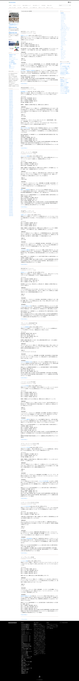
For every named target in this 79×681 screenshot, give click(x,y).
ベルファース (63, 44)
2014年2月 (11, 178)
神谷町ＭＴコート (27, 268)
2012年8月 (11, 203)
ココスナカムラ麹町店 (25, 249)
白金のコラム (23, 666)
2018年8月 (11, 120)
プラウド (62, 20)
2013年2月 (11, 195)
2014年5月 (11, 174)
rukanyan (24, 153)
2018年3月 (11, 124)
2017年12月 (11, 127)
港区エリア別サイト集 (25, 664)
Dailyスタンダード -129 (25, 637)
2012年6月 (11, 206)
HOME (10, 5)
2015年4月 (11, 159)
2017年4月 (11, 139)
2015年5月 (11, 157)
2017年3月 (11, 140)
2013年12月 (11, 182)
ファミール (63, 23)
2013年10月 (11, 185)
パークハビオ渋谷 (63, 70)
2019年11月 (11, 107)
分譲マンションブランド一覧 (26, 656)
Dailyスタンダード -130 (25, 639)
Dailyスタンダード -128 (25, 635)
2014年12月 (11, 165)
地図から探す (25, 7)
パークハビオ (63, 38)
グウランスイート (64, 26)
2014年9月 (11, 169)
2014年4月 (11, 175)
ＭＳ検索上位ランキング (25, 643)
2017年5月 (11, 137)
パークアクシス (63, 32)
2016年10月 (11, 143)
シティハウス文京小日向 (30, 502)
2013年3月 (11, 194)
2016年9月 (11, 145)
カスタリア (63, 41)
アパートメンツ (63, 34)
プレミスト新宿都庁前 (29, 323)
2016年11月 (11, 142)
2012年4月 (11, 209)
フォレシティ (63, 57)
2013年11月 (11, 183)
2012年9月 (11, 201)
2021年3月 (11, 95)
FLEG (62, 49)
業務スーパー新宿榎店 (25, 189)
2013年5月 (11, 191)
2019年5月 (11, 108)
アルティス (63, 43)
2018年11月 (11, 116)
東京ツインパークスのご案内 (26, 661)
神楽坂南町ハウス (27, 88)
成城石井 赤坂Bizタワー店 (26, 596)
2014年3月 (11, 177)
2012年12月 (11, 197)
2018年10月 (11, 117)
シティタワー (63, 15)
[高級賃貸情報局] (12, 2)
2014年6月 (11, 172)
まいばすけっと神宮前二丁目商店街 (28, 70)
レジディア (63, 37)
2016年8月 (11, 146)
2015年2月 (11, 162)
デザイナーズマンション (13, 59)
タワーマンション (12, 57)
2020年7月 (11, 99)
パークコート (63, 17)
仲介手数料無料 (12, 62)
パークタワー (63, 14)
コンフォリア (63, 35)
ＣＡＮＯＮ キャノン (25, 632)
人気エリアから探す (12, 7)
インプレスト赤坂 (27, 557)
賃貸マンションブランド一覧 (26, 668)
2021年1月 (11, 98)
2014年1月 (11, 180)
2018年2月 (11, 125)
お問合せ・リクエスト (17, 5)
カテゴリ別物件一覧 (33, 7)
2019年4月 (11, 110)
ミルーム (62, 58)
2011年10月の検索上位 (25, 624)
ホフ (61, 46)
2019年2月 (11, 113)
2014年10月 (11, 168)
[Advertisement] (39, 22)
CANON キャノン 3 (24, 634)
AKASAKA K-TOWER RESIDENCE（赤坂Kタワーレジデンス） (65, 73)
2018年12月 (11, 114)
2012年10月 (11, 200)
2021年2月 (11, 96)
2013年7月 (11, 189)
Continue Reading (24, 83)
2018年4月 (11, 122)
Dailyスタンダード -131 (25, 641)
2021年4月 (11, 93)
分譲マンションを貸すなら (26, 657)
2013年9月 (11, 186)
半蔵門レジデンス (27, 211)
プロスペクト (63, 54)
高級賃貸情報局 (12, 622)
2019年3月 (11, 111)
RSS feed (51, 628)
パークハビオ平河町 (28, 382)
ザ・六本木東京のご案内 (64, 66)
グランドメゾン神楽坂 (29, 152)
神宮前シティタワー (28, 32)
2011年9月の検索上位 (25, 626)
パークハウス (63, 18)
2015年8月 (11, 156)
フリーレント (11, 68)
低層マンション (12, 66)
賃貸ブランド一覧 (49, 7)
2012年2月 (11, 212)
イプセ (62, 47)
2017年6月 (11, 136)
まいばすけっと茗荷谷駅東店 (26, 538)
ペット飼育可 (11, 60)
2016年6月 (11, 150)
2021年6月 (11, 90)
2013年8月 (11, 188)
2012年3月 (11, 211)
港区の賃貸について (36, 5)
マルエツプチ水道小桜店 (44, 481)
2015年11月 (11, 154)
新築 (10, 65)
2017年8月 (11, 133)
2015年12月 (11, 153)
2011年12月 (11, 214)
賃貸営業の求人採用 (25, 669)
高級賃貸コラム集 (12, 54)
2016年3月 (11, 151)
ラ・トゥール (63, 31)
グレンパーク (63, 50)
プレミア (62, 55)
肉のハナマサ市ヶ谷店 (25, 127)
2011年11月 (11, 215)
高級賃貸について (24, 673)
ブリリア (62, 21)
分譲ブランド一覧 (42, 7)
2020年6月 (11, 101)
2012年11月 (11, 198)
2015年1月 (11, 163)
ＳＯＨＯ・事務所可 (12, 63)
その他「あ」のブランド (65, 28)
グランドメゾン (63, 25)
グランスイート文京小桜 (30, 444)
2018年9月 (11, 119)
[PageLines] (39, 677)
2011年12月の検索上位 (25, 625)
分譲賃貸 (10, 56)
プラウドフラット (64, 40)
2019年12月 (11, 105)
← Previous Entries (24, 619)
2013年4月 (11, 192)
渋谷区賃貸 (43, 5)
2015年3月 (11, 160)
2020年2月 (11, 102)
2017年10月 (11, 130)
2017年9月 (11, 131)
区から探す (20, 7)
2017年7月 (11, 134)
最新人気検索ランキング (27, 5)
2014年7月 (11, 171)
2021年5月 (11, 91)
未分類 (35, 153)
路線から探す (49, 5)
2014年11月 (11, 166)
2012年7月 (11, 204)
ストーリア (63, 52)
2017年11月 (11, 128)
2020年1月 (11, 104)
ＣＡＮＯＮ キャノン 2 (26, 633)
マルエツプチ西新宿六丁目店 (26, 361)
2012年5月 (11, 207)
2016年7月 (11, 148)
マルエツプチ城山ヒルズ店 (26, 305)
